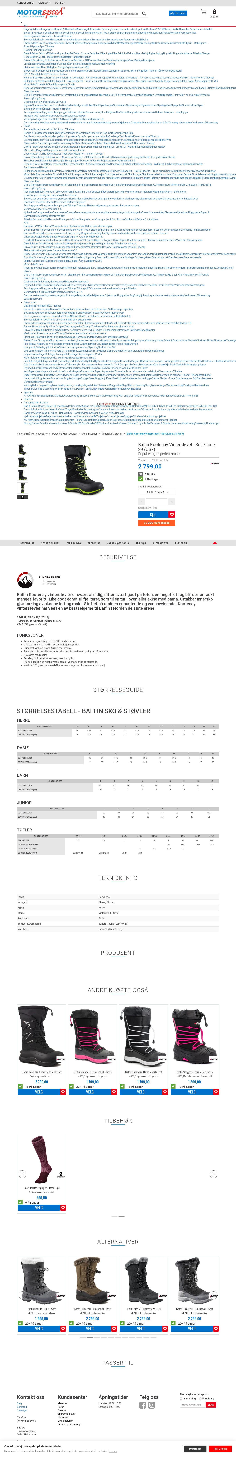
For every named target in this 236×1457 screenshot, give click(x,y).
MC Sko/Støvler (86, 423)
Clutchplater (97, 88)
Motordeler (30, 84)
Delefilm (28, 399)
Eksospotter (65, 63)
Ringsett (135, 361)
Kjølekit (153, 88)
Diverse (90, 112)
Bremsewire (35, 298)
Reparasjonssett (149, 139)
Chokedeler (168, 32)
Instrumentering (65, 254)
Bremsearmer (45, 319)
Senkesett (96, 81)
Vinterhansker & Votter (95, 413)
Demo (141, 395)
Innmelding (189, 1398)
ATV (26, 222)
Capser (95, 409)
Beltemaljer (39, 330)
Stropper (123, 288)
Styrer (120, 285)
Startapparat (170, 361)
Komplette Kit (44, 50)
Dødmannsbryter (53, 105)
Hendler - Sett (187, 77)
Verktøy (28, 119)
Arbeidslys (38, 250)
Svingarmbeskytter (40, 195)
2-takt (160, 395)
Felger (47, 243)
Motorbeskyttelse (116, 191)
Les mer (113, 1451)
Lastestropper (78, 115)
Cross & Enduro (32, 409)
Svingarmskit (199, 171)
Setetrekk (166, 43)
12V (158, 29)
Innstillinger (195, 1449)
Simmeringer (177, 267)
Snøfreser (135, 233)
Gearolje (137, 95)
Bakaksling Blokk (42, 60)
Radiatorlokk (126, 177)
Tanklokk (58, 36)
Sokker (124, 423)
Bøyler (41, 43)
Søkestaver (162, 419)
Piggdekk (168, 53)
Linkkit (177, 171)
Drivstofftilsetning (68, 95)
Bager (41, 406)
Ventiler (35, 91)
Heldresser (52, 419)
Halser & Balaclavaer (182, 409)
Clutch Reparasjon (95, 174)
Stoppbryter (113, 70)
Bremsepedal (103, 77)
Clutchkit (54, 88)
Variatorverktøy (163, 295)
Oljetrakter (136, 122)
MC (25, 25)
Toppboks (141, 29)
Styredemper (106, 105)
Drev (35, 247)
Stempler (224, 177)
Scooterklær (90, 419)
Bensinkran (84, 32)
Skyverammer (113, 233)
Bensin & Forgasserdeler (37, 32)
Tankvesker (129, 29)
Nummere (139, 143)
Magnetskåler (98, 122)
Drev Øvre (81, 330)
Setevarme (88, 240)
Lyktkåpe (102, 191)
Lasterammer (57, 240)
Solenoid (72, 70)
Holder (90, 236)
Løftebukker (65, 153)
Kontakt (78, 254)
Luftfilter (210, 88)
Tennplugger (61, 112)
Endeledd (111, 257)
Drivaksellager (153, 81)
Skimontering (66, 347)
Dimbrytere (44, 340)
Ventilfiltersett (111, 326)
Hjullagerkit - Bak (62, 81)
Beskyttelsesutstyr (72, 406)
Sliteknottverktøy (136, 385)
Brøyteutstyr (74, 233)
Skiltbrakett (178, 43)
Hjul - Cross (116, 146)
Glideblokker (131, 378)
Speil (42, 46)
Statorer (95, 70)
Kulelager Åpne (192, 81)
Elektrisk (28, 250)
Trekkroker (161, 240)
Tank (34, 50)
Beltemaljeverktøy (42, 385)
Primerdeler (89, 316)
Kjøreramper (129, 81)
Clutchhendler (129, 164)
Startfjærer (208, 361)
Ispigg (159, 53)
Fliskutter (69, 281)
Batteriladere (197, 29)
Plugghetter (47, 112)
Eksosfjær (59, 160)
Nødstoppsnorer (163, 254)
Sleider (156, 378)
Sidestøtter (65, 56)
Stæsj (27, 375)
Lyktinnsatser (118, 254)
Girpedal (175, 77)
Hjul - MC (141, 53)
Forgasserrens (90, 95)
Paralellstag (122, 343)
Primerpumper (104, 316)
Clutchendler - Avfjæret (136, 77)
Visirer (145, 416)
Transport (76, 56)
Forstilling (29, 257)
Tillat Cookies (220, 1449)
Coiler (34, 70)
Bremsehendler (58, 77)
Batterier (151, 29)
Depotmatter (60, 212)
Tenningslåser (140, 70)
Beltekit (81, 226)
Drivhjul (91, 330)
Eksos (27, 63)
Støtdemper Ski (106, 347)
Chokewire (116, 164)
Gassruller (67, 105)
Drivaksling (43, 247)
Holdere (54, 74)
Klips (159, 88)
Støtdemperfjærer (112, 81)
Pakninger (134, 330)
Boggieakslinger (72, 378)
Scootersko (113, 423)
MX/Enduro (101, 423)
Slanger (206, 53)
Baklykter (52, 67)
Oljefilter (229, 88)
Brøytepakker (88, 233)
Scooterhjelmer (115, 416)
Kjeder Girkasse (103, 330)
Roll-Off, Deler (175, 406)
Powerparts (44, 101)
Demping (35, 160)
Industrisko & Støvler (67, 423)
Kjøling (76, 267)
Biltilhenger (124, 375)
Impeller (61, 267)
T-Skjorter (146, 409)
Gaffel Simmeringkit (87, 171)
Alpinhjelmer (39, 416)
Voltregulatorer (174, 70)
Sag (132, 295)
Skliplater (35, 46)
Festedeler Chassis (63, 43)
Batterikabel (183, 29)
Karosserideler (42, 240)
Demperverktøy (44, 212)
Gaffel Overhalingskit (64, 171)
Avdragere (38, 119)
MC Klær (28, 419)
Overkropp (200, 423)
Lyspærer (206, 81)
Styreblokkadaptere (39, 371)
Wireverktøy (211, 122)
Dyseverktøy (89, 119)
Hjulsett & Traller (61, 350)
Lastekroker (64, 115)
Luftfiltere (64, 316)
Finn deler (180, 13)
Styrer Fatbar (189, 105)
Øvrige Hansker (116, 413)
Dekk (41, 243)
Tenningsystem (32, 112)
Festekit (76, 63)
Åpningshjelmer (157, 416)
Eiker (115, 53)
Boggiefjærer (88, 378)
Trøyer (68, 409)
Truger (140, 423)
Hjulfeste (39, 115)
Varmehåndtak (42, 108)
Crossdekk (44, 146)
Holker (89, 105)
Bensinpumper (121, 32)
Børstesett (79, 67)
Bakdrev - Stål (81, 60)
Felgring (132, 53)
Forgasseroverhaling (95, 136)
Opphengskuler (143, 257)
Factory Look (100, 112)
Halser (209, 409)
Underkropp (212, 423)
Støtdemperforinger (42, 381)
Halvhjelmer (58, 416)
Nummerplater (134, 191)
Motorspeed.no (39, 433)
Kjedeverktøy (65, 122)
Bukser (44, 409)
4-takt (167, 395)
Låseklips (220, 88)
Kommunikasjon (85, 416)
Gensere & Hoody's (109, 409)
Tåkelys (161, 70)
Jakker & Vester (56, 409)
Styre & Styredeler (34, 105)
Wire (169, 139)
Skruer (123, 112)
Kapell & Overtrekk (66, 29)
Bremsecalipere (69, 139)
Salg (19, 1403)
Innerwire (200, 77)
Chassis (28, 236)
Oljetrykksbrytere (48, 177)
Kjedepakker (141, 60)
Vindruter (181, 240)
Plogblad (101, 233)
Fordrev (102, 60)
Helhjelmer (71, 416)
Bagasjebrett (49, 29)
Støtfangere (139, 240)
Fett (80, 95)
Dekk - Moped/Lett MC (61, 53)
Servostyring (80, 285)
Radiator (146, 191)
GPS (47, 74)
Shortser (136, 409)
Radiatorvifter (157, 177)
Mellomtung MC (113, 395)
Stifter (103, 70)
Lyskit (64, 70)
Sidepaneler (157, 191)
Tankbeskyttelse (59, 195)
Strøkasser (147, 233)
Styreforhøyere (95, 285)
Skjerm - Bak (192, 43)
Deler (92, 157)
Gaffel (54, 191)
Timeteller (56, 108)
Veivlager (222, 267)
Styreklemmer (149, 105)
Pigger (176, 53)
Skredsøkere (141, 419)
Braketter (56, 39)
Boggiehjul (101, 378)
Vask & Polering (184, 364)
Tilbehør (208, 29)
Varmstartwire (142, 136)
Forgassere (35, 36)
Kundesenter (25, 2)
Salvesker (96, 29)
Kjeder (151, 60)
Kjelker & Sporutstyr (109, 350)
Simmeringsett (183, 177)
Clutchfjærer (43, 88)
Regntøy (69, 419)
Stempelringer (211, 177)
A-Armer (101, 257)
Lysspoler (131, 254)
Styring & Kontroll (33, 285)
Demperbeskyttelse (40, 191)
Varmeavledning (106, 63)
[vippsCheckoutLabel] (156, 523)
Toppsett (212, 267)
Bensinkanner (70, 32)
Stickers (59, 150)
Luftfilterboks (89, 191)
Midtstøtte (115, 43)
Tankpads (169, 112)
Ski (34, 347)
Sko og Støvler (32, 423)
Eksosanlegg (37, 63)
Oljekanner (125, 122)
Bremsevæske (50, 95)
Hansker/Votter (32, 413)
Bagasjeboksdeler (42, 236)
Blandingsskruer (153, 32)
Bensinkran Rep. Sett (101, 32)
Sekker (49, 406)
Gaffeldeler (104, 171)
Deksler (188, 174)
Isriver (141, 378)
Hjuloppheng (30, 81)
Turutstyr (50, 375)
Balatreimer (57, 378)
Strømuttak (126, 70)
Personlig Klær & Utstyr (36, 402)
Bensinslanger (136, 32)
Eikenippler (106, 53)
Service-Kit (196, 95)
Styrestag (39, 257)
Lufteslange (112, 136)
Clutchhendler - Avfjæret (150, 164)
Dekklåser (95, 53)
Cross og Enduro (79, 395)
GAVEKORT (44, 2)
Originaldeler (31, 101)
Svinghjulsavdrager (144, 295)
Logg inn (214, 16)
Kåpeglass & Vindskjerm (97, 43)
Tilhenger (82, 288)
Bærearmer (51, 257)
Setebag (106, 29)
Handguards (79, 105)
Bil (197, 395)
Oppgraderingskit (67, 177)
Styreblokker (57, 371)
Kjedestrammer (120, 330)
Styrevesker (130, 285)
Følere (107, 88)
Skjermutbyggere (103, 240)
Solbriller (202, 406)
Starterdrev (190, 267)
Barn (48, 395)
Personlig (35, 375)
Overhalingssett (85, 177)
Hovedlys (63, 191)
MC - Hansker (75, 413)
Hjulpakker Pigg (59, 243)
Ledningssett (54, 70)
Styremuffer (110, 285)
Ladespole (83, 340)
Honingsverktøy (49, 122)
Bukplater (73, 236)
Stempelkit (198, 177)
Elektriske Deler (32, 67)
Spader (152, 419)
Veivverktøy (186, 122)
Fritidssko (50, 423)
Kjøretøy (28, 392)
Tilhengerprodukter (200, 375)
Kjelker (124, 350)
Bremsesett (101, 139)
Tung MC (127, 395)
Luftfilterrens (161, 95)
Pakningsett (100, 177)
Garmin (32, 350)
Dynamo (42, 70)
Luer (129, 409)
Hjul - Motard (129, 146)
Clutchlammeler (82, 88)
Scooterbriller (190, 406)
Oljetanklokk (100, 361)
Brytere (70, 67)
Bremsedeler (31, 39)
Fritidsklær (78, 409)
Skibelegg (41, 347)
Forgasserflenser (50, 316)
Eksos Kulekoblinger (58, 357)
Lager (143, 81)
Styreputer (176, 105)
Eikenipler (80, 146)
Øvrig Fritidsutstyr (161, 409)
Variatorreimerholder (115, 388)
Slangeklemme (135, 112)
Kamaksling (117, 88)
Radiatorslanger (141, 177)
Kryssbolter (168, 88)
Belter (88, 226)
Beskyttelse (44, 39)
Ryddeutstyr (44, 281)
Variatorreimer (94, 247)
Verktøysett (198, 122)
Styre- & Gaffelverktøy (167, 122)
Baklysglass (68, 337)
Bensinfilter (56, 32)
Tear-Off (212, 406)
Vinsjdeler (197, 240)
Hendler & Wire (32, 77)
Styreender (119, 105)
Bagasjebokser (60, 236)
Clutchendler (117, 77)
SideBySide (39, 395)
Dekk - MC (44, 53)
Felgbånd (123, 53)
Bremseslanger (115, 39)
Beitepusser (57, 281)
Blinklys (62, 67)
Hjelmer (28, 416)
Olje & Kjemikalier (33, 95)
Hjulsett (74, 350)
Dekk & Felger (31, 53)
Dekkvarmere (68, 146)
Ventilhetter (186, 53)
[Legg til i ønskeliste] (63, 1092)
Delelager (22, 1410)
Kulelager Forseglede (172, 81)
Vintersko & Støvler (160, 423)
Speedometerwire (46, 333)
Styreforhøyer (133, 105)
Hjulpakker (73, 243)
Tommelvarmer (165, 285)
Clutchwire (155, 77)
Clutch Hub (42, 84)
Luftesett (144, 212)
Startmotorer (84, 70)
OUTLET (60, 2)
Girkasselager (119, 157)
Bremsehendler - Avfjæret (81, 77)
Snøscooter (30, 302)
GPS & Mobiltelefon (34, 74)
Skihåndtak (53, 347)
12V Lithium (166, 29)
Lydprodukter (104, 254)
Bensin (27, 229)
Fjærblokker (118, 378)
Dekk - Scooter (82, 53)
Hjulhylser (151, 53)
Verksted (22, 1406)
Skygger (128, 416)
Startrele (201, 254)
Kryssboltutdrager (81, 122)
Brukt (53, 395)
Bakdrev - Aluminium (62, 60)
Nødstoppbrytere (145, 254)
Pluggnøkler (148, 122)
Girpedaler (197, 174)
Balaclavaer (199, 409)
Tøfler (147, 423)
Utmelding (208, 1398)
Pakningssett (130, 267)
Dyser (177, 32)
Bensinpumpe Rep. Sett (107, 229)
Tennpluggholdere (94, 388)
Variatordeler (72, 333)
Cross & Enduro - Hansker (54, 413)
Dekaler (28, 50)
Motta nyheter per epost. (194, 1394)
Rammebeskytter (145, 43)
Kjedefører (128, 60)
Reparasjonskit (132, 39)
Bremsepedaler (44, 174)
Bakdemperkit (45, 81)
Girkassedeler (78, 247)
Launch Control (166, 171)
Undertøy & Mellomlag (183, 423)
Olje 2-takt (173, 95)
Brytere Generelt (53, 250)
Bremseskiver (99, 39)
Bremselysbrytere (85, 337)
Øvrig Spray (39, 98)
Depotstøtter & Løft (34, 56)
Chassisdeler (31, 43)
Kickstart (220, 174)
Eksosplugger (51, 63)
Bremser (48, 119)
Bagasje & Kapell (33, 29)
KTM (52, 101)
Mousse (157, 146)
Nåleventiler (47, 36)
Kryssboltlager (182, 88)
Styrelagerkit (164, 105)
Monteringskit (83, 29)
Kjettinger (84, 243)
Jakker (123, 409)
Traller (95, 350)
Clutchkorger (66, 88)
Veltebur (171, 240)
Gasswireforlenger (111, 368)
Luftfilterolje (160, 184)
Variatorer (85, 333)
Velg (39, 1092)
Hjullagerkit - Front (81, 81)
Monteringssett (77, 202)
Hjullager (115, 171)
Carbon (49, 43)
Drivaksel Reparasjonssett (116, 247)
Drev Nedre (70, 330)
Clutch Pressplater (58, 84)
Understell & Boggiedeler (37, 378)
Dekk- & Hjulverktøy (63, 119)
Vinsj (189, 240)
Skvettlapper (120, 240)
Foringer (120, 257)
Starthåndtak (222, 361)
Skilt (42, 375)
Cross (27, 126)
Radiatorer (113, 177)
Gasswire (166, 77)
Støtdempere (176, 257)
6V (174, 29)
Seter (158, 43)
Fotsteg (83, 236)
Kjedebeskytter (114, 60)
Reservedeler (61, 202)
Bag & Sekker (31, 406)
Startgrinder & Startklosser (110, 219)
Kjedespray (148, 95)
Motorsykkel (63, 395)
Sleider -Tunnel (168, 378)
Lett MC (101, 395)
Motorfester (78, 361)
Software (60, 101)
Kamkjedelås (131, 88)
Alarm (44, 67)
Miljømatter (113, 112)
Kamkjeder (143, 88)
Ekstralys (52, 254)
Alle (138, 81)
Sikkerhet (129, 419)
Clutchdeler (58, 330)
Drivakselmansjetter (60, 247)
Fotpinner (78, 43)
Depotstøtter (52, 56)
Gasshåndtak (83, 368)
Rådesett (170, 177)
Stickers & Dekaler (154, 112)
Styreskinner (81, 347)
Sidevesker (117, 29)
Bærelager (41, 357)
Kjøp (153, 514)
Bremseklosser (83, 39)
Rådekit (144, 361)
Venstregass (198, 285)
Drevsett (93, 60)
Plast (26, 191)
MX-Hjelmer (100, 416)
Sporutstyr (133, 350)
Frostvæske (104, 95)
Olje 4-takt (185, 95)
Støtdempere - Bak (186, 378)
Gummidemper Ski (89, 343)
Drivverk (28, 60)
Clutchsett (178, 174)
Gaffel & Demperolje (122, 95)
